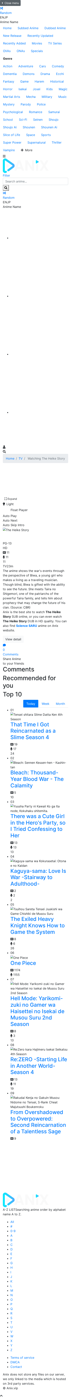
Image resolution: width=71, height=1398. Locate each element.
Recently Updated (40, 36)
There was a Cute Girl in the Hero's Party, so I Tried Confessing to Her (38, 826)
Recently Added (14, 43)
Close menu (12, 3)
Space (30, 135)
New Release (12, 36)
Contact (16, 1367)
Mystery (9, 104)
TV (21, 458)
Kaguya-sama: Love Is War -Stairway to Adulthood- (38, 877)
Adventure (25, 66)
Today (30, 704)
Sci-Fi (23, 119)
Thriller (57, 142)
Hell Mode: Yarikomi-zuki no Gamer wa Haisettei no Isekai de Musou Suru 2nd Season (37, 1011)
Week (45, 704)
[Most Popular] (39, 412)
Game (24, 81)
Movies (37, 43)
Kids (49, 89)
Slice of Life (11, 135)
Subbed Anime (28, 28)
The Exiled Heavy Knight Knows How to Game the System (37, 925)
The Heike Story (26, 535)
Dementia (10, 74)
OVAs (7, 51)
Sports (46, 135)
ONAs (21, 51)
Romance (35, 112)
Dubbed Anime (55, 28)
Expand (12, 498)
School (8, 119)
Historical (57, 81)
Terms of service (22, 1357)
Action (7, 66)
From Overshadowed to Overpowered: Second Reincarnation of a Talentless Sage (38, 1122)
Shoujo (54, 119)
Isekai (23, 89)
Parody (26, 104)
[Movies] (39, 296)
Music (62, 97)
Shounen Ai (49, 127)
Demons (28, 74)
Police (41, 104)
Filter (6, 175)
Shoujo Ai (10, 127)
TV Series (55, 43)
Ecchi (60, 74)
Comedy (58, 66)
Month (60, 704)
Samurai (54, 112)
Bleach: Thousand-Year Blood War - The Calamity (37, 779)
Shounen (29, 127)
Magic (63, 89)
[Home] (39, 238)
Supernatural (36, 142)
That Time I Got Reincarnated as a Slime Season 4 (33, 730)
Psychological (13, 112)
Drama (45, 74)
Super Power (12, 142)
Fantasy (8, 81)
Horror (7, 89)
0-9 (13, 1231)
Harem (39, 81)
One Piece (23, 963)
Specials (37, 51)
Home (7, 28)
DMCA (15, 1362)
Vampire (9, 150)
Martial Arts (11, 97)
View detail (13, 639)
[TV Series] (39, 354)
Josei (36, 89)
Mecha (31, 97)
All (12, 1222)
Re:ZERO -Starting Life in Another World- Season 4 (38, 1065)
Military (47, 97)
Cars (42, 66)
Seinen (38, 119)
